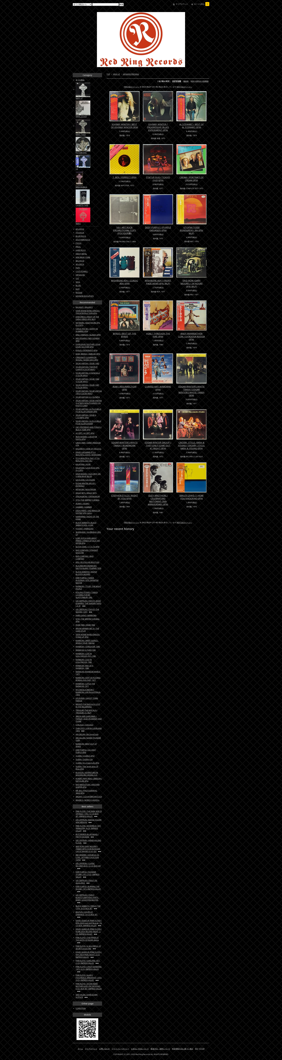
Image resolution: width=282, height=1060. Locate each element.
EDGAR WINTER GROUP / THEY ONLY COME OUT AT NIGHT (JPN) (158, 445)
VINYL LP (116, 74)
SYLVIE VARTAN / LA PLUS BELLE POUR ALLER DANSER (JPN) (88, 410)
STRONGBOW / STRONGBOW (88, 496)
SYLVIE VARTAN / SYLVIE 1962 (87, 363)
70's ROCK (80, 232)
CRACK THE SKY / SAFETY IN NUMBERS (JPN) (87, 330)
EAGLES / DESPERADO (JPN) (86, 350)
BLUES (78, 285)
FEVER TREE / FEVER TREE (85, 625)
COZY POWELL (82, 271)
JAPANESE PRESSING (131, 74)
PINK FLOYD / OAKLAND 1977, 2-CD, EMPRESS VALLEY (88, 961)
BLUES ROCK (81, 236)
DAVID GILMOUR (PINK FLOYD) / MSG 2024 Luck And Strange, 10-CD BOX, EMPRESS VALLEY (89, 923)
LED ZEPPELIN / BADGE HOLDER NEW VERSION (88, 821)
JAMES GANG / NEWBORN (86, 615)
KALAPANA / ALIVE (83, 464)
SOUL (78, 282)
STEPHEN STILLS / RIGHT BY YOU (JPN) (124, 497)
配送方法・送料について (160, 1049)
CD (77, 169)
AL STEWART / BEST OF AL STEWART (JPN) (191, 126)
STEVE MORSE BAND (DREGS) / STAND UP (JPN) (88, 635)
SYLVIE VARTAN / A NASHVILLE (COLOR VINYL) (88, 374)
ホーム (80, 1049)
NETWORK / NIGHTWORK (86, 489)
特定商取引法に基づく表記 (182, 1049)
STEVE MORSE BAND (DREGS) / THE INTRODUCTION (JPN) (88, 312)
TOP (108, 74)
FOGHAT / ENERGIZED (85, 528)
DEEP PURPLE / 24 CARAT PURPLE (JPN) (86, 751)
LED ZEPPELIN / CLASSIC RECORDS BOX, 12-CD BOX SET (88, 864)
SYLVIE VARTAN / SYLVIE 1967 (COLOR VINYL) (87, 386)
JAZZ (78, 289)
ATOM (201, 1049)
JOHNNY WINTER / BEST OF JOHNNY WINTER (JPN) (124, 126)
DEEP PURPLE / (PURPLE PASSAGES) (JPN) (158, 229)
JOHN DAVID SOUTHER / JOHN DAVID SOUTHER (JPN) (88, 345)
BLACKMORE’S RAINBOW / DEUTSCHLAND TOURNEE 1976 (88, 567)
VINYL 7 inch (81, 134)
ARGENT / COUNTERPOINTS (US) (89, 796)
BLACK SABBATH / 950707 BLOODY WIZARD (86, 573)
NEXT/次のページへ (184, 87)
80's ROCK (80, 261)
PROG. (78, 247)
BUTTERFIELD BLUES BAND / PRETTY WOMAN (87, 835)
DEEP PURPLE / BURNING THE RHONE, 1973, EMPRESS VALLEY (88, 887)
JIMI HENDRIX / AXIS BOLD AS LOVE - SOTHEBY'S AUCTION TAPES (87, 857)
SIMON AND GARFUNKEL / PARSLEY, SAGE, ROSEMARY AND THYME (89, 719)
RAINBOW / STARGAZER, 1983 (88, 646)
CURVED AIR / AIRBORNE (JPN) (158, 388)
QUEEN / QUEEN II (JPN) (85, 756)
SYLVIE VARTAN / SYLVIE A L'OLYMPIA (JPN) (86, 416)
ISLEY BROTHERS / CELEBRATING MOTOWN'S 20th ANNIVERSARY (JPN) (158, 500)
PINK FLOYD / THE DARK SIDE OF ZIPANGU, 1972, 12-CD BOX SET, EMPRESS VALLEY (89, 814)
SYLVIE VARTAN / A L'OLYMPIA (88, 397)
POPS (78, 268)
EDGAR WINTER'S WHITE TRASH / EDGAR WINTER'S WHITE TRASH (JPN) (191, 391)
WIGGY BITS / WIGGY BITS (86, 493)
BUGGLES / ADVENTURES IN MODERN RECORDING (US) (87, 773)
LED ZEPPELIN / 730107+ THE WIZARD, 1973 (87, 610)
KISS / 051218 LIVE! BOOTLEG (87, 562)
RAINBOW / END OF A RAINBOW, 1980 (84, 666)
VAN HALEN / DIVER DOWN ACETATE (87, 995)
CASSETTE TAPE (82, 205)
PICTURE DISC (81, 152)
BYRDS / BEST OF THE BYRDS (124, 335)
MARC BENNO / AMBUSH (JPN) (88, 354)
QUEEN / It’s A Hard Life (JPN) (87, 763)
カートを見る (201, 4)
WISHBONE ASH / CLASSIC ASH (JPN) (124, 282)
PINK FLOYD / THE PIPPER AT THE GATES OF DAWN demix (87, 938)
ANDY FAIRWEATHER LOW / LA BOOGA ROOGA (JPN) (191, 336)
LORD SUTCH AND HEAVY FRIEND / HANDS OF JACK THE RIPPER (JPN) (88, 540)
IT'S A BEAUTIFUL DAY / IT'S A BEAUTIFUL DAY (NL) (87, 459)
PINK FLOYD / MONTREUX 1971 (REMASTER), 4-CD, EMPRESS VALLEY (88, 828)
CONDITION (81, 1008)
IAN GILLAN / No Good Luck (87, 734)
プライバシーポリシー (120, 1049)
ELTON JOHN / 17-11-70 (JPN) (87, 546)
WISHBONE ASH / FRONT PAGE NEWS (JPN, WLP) (158, 282)
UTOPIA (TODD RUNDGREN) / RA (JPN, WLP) (191, 230)
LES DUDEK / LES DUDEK (85, 480)
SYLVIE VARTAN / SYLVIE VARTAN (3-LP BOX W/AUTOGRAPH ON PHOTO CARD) (89, 403)
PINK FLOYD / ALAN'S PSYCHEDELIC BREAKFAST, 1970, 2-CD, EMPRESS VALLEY (89, 977)
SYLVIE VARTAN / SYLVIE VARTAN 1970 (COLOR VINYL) (89, 392)
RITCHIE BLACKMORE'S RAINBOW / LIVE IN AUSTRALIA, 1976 (88, 692)
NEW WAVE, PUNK (83, 257)
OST (77, 278)
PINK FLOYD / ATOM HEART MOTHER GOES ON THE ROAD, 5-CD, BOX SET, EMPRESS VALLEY (89, 986)
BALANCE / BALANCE (84, 307)
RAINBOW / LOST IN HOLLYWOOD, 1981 (84, 660)
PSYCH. (79, 243)
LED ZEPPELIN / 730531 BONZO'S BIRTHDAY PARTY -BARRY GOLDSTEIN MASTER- (87, 897)
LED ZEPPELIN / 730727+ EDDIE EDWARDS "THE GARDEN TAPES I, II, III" (88, 603)
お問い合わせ (104, 1049)
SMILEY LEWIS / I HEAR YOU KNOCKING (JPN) (191, 497)
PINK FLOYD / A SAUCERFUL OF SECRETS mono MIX (88, 947)
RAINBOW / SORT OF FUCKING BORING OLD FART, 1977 (88, 678)
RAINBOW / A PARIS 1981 (86, 650)
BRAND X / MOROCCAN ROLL (88, 800)
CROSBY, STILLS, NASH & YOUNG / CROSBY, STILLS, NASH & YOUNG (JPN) (191, 445)
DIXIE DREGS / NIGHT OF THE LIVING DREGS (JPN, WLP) (87, 318)
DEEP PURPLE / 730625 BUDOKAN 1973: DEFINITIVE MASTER (87, 580)
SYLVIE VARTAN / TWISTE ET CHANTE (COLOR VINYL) (87, 368)
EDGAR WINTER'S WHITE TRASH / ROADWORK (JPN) (124, 445)
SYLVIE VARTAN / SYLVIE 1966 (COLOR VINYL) (87, 380)
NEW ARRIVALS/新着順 (200, 81)
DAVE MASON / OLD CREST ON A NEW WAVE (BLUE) (88, 475)
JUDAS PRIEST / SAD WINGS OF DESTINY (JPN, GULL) (88, 511)
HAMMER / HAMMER (84, 507)
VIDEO (78, 223)
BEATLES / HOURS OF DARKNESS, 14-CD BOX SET (87, 913)
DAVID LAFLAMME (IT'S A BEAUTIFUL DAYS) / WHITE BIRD (88, 453)
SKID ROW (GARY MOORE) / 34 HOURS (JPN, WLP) (192, 283)
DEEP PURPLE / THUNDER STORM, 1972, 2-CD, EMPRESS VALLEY (87, 874)
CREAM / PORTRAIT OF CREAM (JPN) (191, 179)
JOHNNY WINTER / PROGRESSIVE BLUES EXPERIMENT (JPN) (158, 127)
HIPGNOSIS (80, 275)
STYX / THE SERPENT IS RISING (87, 500)
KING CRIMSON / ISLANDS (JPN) (88, 335)
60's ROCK (80, 229)
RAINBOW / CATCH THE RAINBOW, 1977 (85, 684)
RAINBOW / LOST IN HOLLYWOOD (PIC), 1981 (86, 654)
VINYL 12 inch (81, 116)
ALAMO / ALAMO (82, 503)
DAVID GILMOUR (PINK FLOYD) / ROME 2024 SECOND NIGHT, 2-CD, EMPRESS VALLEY (89, 931)
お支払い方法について (140, 1049)
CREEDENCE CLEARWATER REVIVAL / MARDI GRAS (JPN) (87, 358)
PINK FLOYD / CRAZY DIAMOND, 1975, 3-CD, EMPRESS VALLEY (89, 967)
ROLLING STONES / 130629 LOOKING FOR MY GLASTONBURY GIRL (87, 595)
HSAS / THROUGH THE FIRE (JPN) (158, 335)
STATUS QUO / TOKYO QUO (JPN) (158, 179)
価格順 (186, 81)
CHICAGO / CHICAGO (84, 725)
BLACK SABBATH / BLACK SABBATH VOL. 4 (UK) (86, 523)
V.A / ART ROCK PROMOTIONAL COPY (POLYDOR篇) (124, 230)
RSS (196, 1049)
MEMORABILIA (81, 187)
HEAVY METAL (81, 254)
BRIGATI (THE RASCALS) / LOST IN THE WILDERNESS (88, 705)
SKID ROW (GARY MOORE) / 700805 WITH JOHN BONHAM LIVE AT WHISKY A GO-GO (88, 849)
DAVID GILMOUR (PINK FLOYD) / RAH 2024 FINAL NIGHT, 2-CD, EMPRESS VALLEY (89, 954)
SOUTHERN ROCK (83, 239)
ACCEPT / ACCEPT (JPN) (85, 433)
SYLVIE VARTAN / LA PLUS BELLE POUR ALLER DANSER (88, 422)
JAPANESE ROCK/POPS (85, 296)
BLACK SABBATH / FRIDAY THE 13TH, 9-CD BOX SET (88, 907)
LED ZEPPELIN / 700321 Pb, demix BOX (87, 881)
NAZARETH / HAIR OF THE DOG (88, 449)
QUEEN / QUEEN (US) (84, 759)
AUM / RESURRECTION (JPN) (124, 388)
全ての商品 (80, 80)
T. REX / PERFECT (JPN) (124, 177)
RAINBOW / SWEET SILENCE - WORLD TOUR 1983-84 (87, 641)
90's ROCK (80, 264)
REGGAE (79, 292)
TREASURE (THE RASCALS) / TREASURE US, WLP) (86, 711)
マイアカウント (182, 4)
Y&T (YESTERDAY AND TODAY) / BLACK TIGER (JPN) (88, 428)
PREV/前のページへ (131, 87)
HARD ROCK (81, 250)
